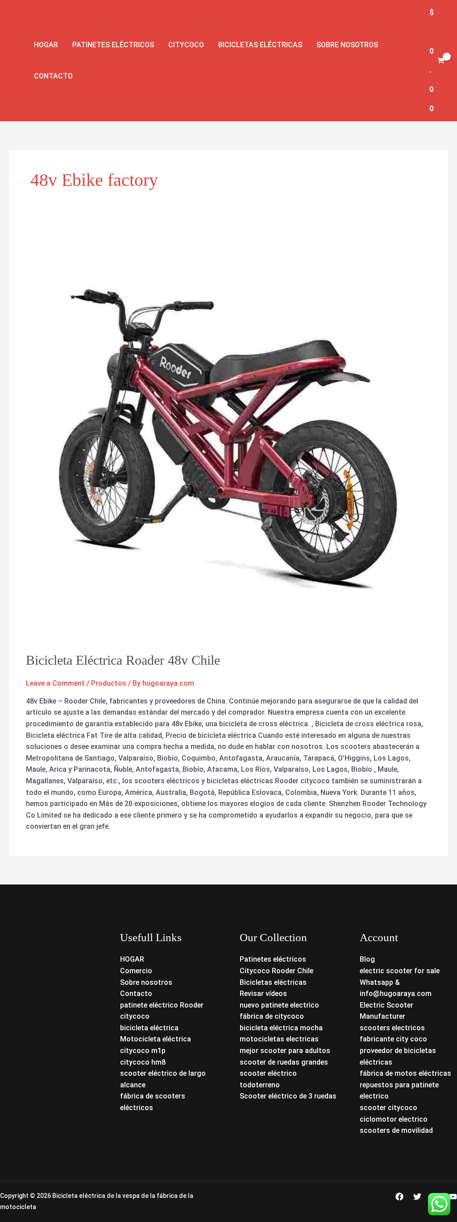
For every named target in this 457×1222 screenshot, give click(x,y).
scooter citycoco (388, 1107)
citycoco (135, 1016)
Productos (108, 683)
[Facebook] (399, 1197)
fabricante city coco (393, 1039)
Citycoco (186, 45)
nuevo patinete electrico (279, 1005)
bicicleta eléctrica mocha (281, 1028)
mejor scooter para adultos (285, 1050)
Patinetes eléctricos (113, 45)
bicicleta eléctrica (149, 1028)
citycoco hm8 (143, 1062)
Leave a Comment (55, 683)
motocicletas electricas (279, 1039)
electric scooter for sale (400, 971)
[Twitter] (417, 1197)
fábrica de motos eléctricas (405, 1073)
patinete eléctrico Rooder (162, 1005)
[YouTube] (453, 1197)
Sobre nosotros (347, 45)
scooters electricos (392, 1028)
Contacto (53, 76)
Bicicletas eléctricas (260, 45)
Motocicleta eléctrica (155, 1039)
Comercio (136, 971)
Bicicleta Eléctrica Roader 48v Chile (123, 660)
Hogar (46, 45)
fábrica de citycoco (272, 1016)
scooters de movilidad (396, 1130)
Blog (367, 959)
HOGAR (132, 959)
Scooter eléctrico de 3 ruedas (288, 1096)
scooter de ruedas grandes (284, 1062)
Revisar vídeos (263, 993)
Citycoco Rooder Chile (276, 971)
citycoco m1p (143, 1050)
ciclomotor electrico (394, 1119)
